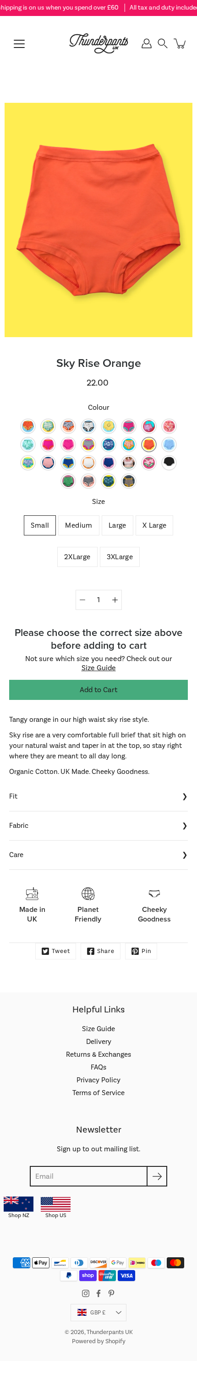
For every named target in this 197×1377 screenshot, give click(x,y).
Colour (98, 407)
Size (98, 501)
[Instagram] (86, 1293)
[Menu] (19, 43)
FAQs (98, 1067)
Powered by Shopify (99, 1341)
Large (117, 525)
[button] (163, 43)
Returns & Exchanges (98, 1054)
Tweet (61, 951)
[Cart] (180, 43)
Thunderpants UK (110, 1332)
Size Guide (99, 668)
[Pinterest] (111, 1293)
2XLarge (77, 556)
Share (106, 951)
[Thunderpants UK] (98, 43)
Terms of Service (98, 1092)
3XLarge (120, 556)
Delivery (98, 1041)
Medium (78, 525)
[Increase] (115, 600)
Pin (146, 951)
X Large (154, 525)
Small (40, 525)
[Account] (146, 43)
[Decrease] (82, 600)
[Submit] (157, 1176)
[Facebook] (98, 1293)
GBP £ (97, 1312)
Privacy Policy (98, 1080)
